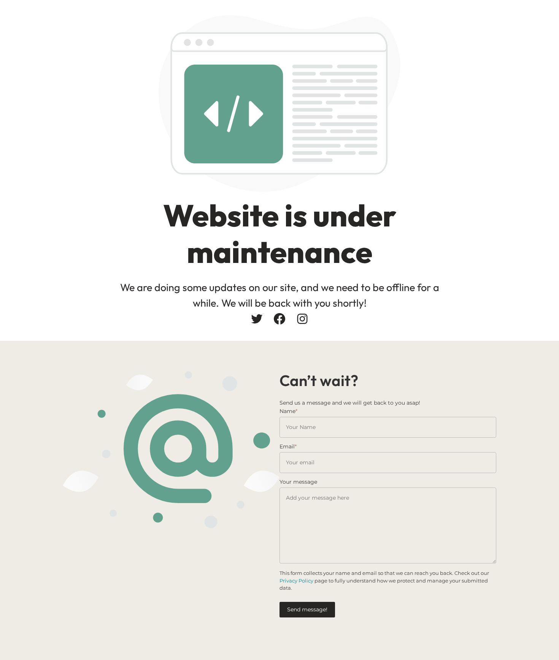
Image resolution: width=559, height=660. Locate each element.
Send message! (307, 609)
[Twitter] (257, 319)
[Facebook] (279, 319)
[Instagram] (302, 319)
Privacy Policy (296, 581)
